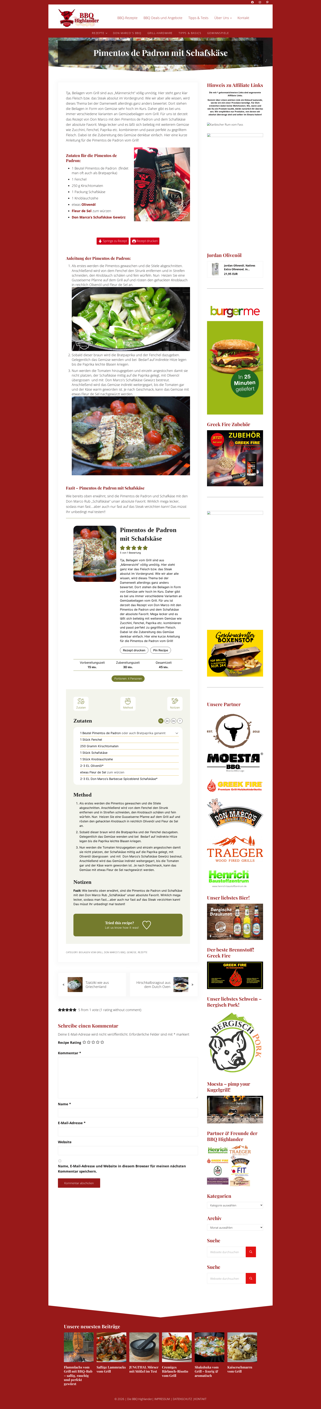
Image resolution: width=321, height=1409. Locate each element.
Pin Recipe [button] (160, 650)
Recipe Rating (69, 1042)
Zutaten (81, 707)
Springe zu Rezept (114, 241)
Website (65, 1142)
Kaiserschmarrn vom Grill (239, 1369)
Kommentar (69, 1053)
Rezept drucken (147, 241)
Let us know (113, 927)
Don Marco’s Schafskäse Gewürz (99, 217)
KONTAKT (200, 1399)
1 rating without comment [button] (120, 1010)
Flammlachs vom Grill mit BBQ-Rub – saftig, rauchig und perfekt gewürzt (78, 1375)
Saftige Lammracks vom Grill (111, 1369)
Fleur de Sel (82, 211)
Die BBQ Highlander (139, 1399)
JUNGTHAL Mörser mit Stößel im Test (143, 1369)
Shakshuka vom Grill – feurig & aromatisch (207, 1371)
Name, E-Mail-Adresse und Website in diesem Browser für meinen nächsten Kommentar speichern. (122, 1169)
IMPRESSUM (162, 1399)
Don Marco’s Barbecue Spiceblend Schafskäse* (124, 779)
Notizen (175, 707)
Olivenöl (88, 204)
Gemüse (132, 952)
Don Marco (99, 119)
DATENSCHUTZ (182, 1399)
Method (128, 707)
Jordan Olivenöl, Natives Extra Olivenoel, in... (239, 267)
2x (167, 720)
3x (173, 720)
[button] (122, 548)
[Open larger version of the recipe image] (94, 554)
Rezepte (143, 952)
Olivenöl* (97, 766)
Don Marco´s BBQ (115, 952)
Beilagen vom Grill (91, 952)
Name (64, 1104)
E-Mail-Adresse (72, 1123)
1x (160, 720)
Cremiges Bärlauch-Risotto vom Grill (175, 1371)
